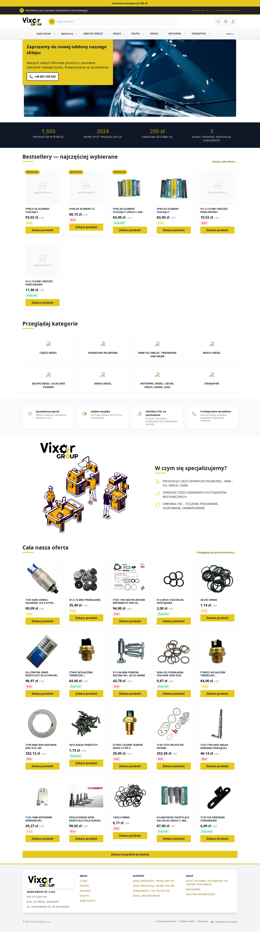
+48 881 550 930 (45, 77)
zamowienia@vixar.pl (228, 10)
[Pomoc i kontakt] (225, 21)
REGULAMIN (193, 889)
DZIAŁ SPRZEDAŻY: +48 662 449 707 (153, 880)
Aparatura (67, 33)
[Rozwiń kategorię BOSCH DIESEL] (124, 33)
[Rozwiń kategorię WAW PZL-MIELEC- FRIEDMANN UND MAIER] (106, 33)
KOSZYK (84, 895)
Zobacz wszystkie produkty (130, 854)
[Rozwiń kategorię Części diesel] (54, 33)
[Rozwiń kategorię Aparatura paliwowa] (77, 33)
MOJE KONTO (88, 900)
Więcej (229, 33)
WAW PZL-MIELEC (93, 33)
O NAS (83, 880)
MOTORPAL (175, 33)
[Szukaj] (52, 21)
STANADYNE (199, 33)
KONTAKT (85, 890)
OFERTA (84, 885)
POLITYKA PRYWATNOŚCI (200, 894)
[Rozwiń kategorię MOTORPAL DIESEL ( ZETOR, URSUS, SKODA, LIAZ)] (185, 33)
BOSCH (117, 33)
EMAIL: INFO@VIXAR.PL (146, 895)
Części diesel (43, 33)
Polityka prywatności (166, 921)
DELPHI (135, 33)
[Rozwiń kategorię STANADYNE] (209, 33)
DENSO (154, 33)
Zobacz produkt (43, 230)
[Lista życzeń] (218, 21)
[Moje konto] (233, 21)
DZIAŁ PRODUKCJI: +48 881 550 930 (153, 885)
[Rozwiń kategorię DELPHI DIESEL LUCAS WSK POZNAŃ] (143, 33)
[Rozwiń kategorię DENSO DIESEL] (162, 33)
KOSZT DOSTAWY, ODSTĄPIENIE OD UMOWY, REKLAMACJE (206, 882)
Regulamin (203, 921)
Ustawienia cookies (226, 921)
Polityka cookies (187, 921)
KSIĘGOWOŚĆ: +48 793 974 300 (151, 890)
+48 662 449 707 (200, 10)
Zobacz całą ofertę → (225, 161)
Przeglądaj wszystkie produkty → (217, 552)
